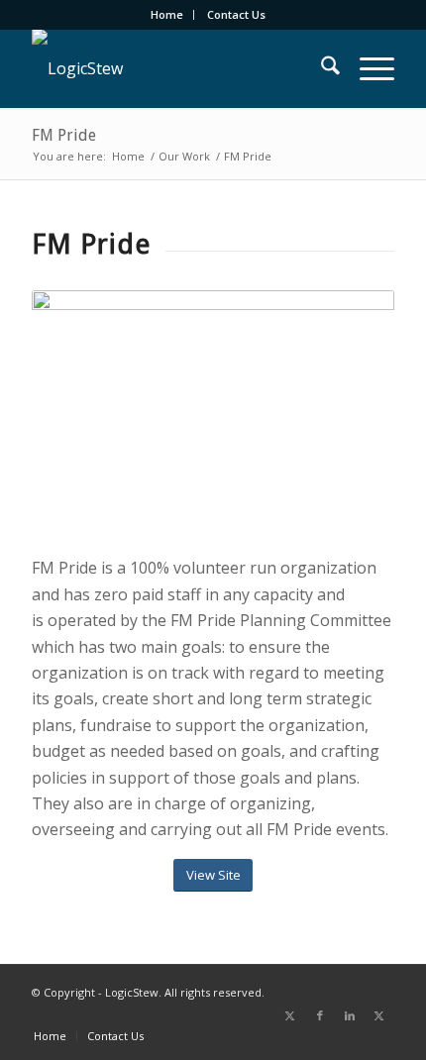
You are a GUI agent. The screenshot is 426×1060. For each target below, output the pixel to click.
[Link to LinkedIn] (350, 1015)
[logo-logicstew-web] (176, 68)
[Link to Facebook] (320, 1015)
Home (167, 14)
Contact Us (236, 14)
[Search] (320, 68)
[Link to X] (290, 1015)
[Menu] (367, 68)
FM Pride (64, 135)
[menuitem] (167, 15)
